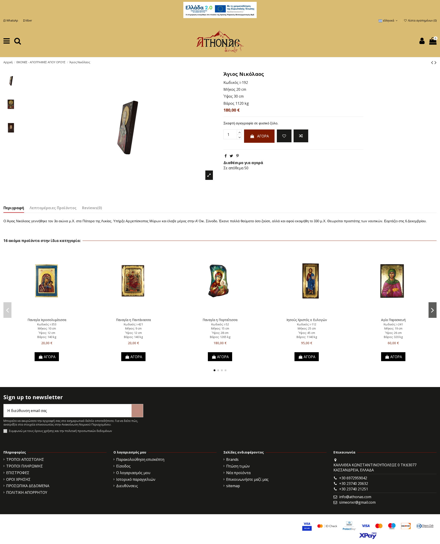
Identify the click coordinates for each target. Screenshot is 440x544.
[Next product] (435, 62)
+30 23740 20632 (353, 483)
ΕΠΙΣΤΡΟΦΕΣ (17, 472)
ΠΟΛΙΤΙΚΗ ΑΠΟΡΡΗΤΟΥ (26, 492)
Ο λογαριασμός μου (133, 472)
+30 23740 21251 (353, 489)
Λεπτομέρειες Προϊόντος (53, 207)
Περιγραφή (13, 207)
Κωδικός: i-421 (133, 324)
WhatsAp (12, 20)
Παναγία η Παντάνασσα (133, 320)
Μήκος (229, 89)
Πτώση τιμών (238, 466)
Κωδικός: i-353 (46, 324)
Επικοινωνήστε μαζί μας (247, 479)
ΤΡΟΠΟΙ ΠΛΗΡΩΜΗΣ (24, 466)
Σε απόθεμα (233, 167)
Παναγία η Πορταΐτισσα (220, 320)
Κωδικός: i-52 (220, 324)
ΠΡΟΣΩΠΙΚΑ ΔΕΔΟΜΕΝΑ (27, 485)
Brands (232, 459)
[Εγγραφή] (137, 410)
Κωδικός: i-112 (306, 324)
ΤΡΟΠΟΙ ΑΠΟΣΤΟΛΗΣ (25, 459)
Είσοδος (123, 466)
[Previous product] (432, 62)
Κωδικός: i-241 (393, 324)
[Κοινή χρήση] (226, 155)
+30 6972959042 (353, 478)
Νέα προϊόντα (238, 472)
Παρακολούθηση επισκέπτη (140, 459)
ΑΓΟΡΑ (263, 136)
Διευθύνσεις (127, 485)
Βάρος (228, 103)
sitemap (233, 485)
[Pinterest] (237, 155)
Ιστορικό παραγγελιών (135, 479)
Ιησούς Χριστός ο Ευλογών (306, 320)
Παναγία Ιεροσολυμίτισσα (47, 320)
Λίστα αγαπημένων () (422, 20)
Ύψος (228, 96)
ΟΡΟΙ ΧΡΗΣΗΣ (18, 479)
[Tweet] (231, 155)
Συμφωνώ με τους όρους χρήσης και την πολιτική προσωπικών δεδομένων (60, 431)
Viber (28, 20)
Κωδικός (231, 82)
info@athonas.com (355, 496)
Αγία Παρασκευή (393, 320)
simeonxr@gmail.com (357, 502)
